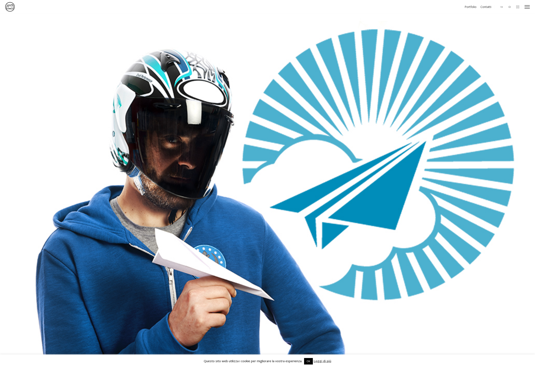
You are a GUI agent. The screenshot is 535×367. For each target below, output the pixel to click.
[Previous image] (134, 190)
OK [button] (308, 361)
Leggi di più (322, 361)
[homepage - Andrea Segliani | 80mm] (23, 7)
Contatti (485, 7)
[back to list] (501, 7)
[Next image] (401, 190)
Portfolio (470, 7)
